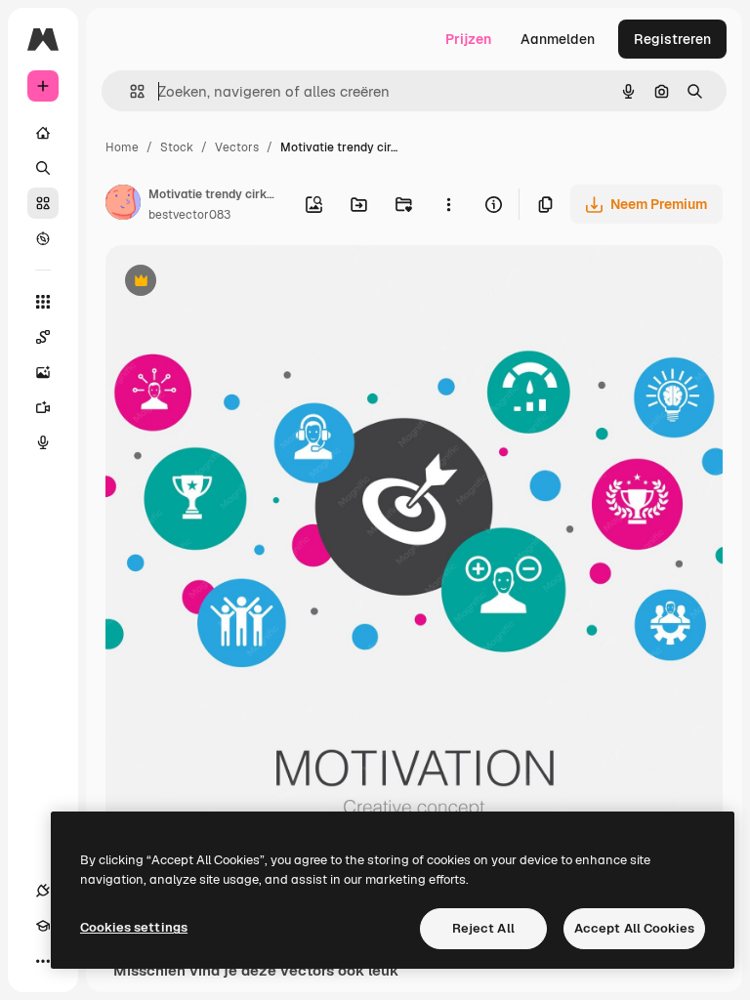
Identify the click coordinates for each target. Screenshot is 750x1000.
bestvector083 (189, 215)
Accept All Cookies (634, 928)
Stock (176, 147)
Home (122, 147)
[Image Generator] (43, 372)
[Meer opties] (448, 204)
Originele (234, 282)
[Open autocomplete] (129, 91)
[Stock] (43, 203)
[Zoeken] (43, 168)
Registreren (672, 39)
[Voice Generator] (43, 442)
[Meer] (43, 961)
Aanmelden (558, 39)
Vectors (237, 147)
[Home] (43, 132)
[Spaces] (43, 337)
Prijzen (468, 39)
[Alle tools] (43, 301)
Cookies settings (134, 927)
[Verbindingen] (43, 890)
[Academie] (43, 925)
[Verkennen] (43, 238)
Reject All (483, 928)
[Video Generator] (43, 407)
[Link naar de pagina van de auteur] (123, 205)
